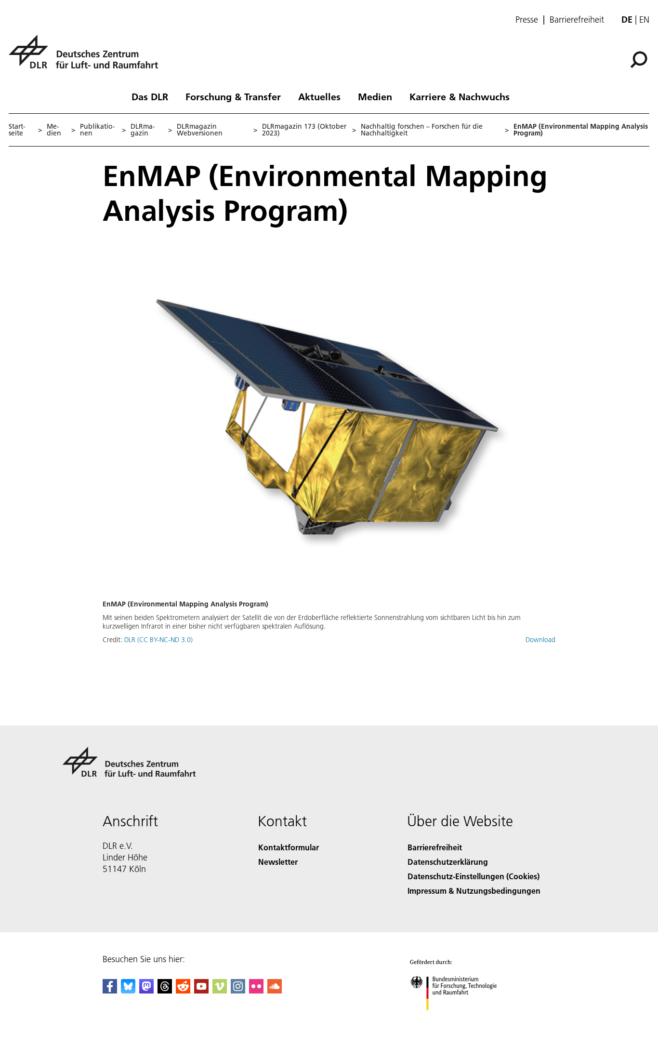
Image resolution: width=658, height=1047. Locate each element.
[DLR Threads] (165, 990)
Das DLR (150, 96)
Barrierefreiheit (577, 19)
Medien (375, 96)
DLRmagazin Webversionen (200, 129)
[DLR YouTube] (201, 990)
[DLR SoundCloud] (274, 990)
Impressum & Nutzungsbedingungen (474, 891)
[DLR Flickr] (256, 990)
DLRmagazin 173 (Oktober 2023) (304, 129)
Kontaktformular (288, 847)
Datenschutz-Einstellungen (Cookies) (474, 876)
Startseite (17, 129)
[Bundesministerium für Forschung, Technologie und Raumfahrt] (462, 1019)
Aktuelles (319, 96)
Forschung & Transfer (233, 96)
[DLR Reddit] (183, 990)
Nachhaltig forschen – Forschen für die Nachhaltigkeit (422, 129)
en (644, 19)
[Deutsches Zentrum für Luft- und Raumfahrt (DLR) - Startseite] (87, 57)
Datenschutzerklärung (448, 862)
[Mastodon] (146, 990)
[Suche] (640, 58)
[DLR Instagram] (238, 990)
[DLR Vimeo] (219, 990)
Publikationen (97, 129)
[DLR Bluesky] (128, 990)
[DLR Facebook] (110, 990)
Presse (526, 19)
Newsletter (278, 862)
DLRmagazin (143, 129)
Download (540, 639)
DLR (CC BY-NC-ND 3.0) (158, 639)
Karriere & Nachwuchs (459, 96)
